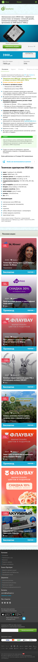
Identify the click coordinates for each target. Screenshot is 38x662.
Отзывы (20, 69)
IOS (25, 75)
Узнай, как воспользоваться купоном (19, 162)
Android (31, 75)
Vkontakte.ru (5, 603)
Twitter (7, 603)
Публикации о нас (7, 557)
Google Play (17, 614)
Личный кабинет (36, 2)
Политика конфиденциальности (11, 587)
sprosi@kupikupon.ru (7, 593)
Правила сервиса (7, 562)
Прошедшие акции (7, 574)
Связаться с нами (6, 595)
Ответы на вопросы (7, 564)
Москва (19, 2)
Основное (5, 69)
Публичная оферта (7, 585)
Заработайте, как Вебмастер (10, 572)
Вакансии (5, 560)
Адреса (13, 69)
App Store (6, 614)
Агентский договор (7, 580)
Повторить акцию (12, 47)
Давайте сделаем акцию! (9, 570)
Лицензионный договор (9, 582)
